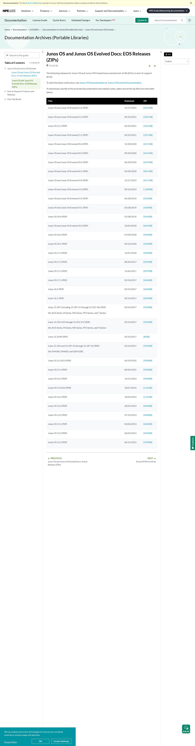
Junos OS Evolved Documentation (124, 82)
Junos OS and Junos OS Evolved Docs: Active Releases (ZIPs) (25, 74)
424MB (147, 298)
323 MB (148, 107)
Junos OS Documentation (92, 82)
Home (7, 29)
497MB (147, 271)
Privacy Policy (10, 742)
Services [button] (63, 11)
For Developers (105, 20)
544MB (147, 234)
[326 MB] (148, 126)
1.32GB (147, 387)
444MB (147, 280)
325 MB (148, 135)
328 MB (148, 117)
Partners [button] (81, 11)
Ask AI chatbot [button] (32, 3)
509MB (147, 253)
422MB (147, 433)
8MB (146, 336)
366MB (147, 289)
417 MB (148, 180)
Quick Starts (59, 20)
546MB (147, 207)
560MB (147, 243)
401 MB (148, 171)
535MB (147, 198)
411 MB (148, 144)
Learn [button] (136, 11)
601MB (147, 225)
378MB (147, 442)
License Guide (40, 20)
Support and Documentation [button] (109, 11)
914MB (147, 307)
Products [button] (44, 11)
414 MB (148, 153)
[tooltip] (168, 54)
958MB (147, 360)
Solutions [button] (26, 11)
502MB (147, 262)
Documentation (16, 20)
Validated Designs (80, 20)
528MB (148, 189)
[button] (186, 729)
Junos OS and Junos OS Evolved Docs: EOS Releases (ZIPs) (24, 83)
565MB (147, 216)
